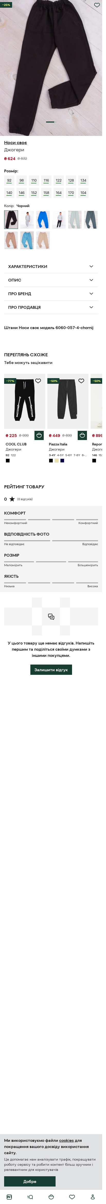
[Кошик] (51, 1197)
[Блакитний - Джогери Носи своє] (43, 219)
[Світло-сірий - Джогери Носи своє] (75, 219)
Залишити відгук (51, 670)
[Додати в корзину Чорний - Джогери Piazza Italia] (82, 435)
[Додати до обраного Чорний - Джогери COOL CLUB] (38, 381)
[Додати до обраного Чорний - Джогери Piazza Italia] (81, 381)
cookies (66, 1140)
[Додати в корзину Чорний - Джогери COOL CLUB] (39, 435)
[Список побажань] (72, 1197)
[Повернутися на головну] (9, 1197)
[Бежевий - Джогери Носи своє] (43, 240)
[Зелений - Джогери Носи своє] (91, 219)
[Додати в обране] (97, 5)
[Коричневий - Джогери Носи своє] (11, 240)
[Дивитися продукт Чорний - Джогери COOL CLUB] (24, 401)
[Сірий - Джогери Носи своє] (27, 219)
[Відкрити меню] (30, 1197)
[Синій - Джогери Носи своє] (59, 219)
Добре (29, 1181)
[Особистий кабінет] (93, 1197)
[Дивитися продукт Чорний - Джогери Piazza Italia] (68, 401)
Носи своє (15, 142)
